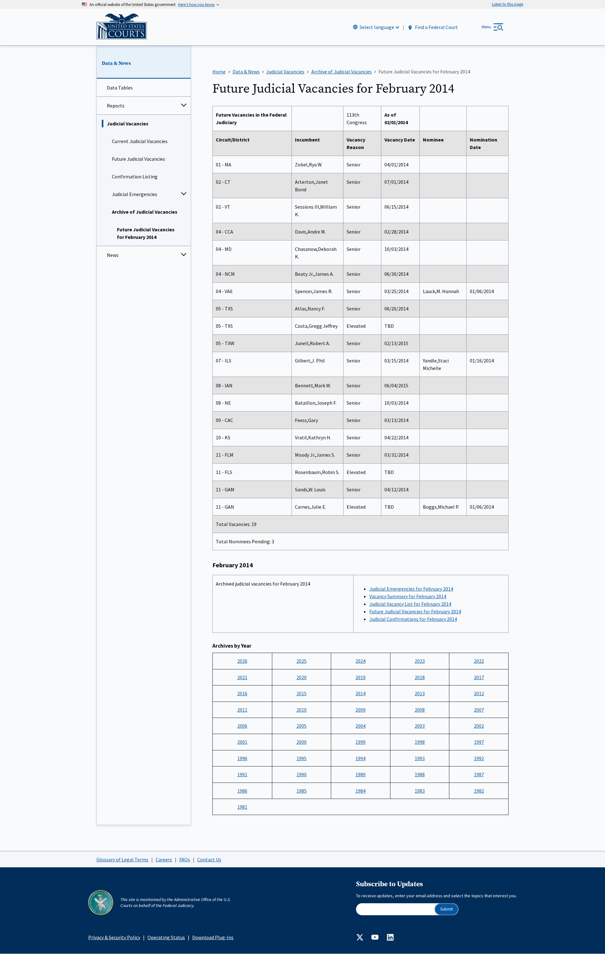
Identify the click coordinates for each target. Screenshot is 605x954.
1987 (479, 774)
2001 (242, 742)
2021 (242, 677)
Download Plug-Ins (212, 937)
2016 (242, 693)
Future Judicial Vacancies (138, 159)
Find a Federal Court (436, 27)
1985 (302, 791)
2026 (242, 661)
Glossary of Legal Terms (122, 859)
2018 (420, 677)
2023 (420, 661)
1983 (420, 791)
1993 (420, 758)
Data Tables (120, 87)
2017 (479, 677)
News (112, 255)
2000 (302, 742)
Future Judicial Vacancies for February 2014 (146, 233)
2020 (302, 677)
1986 (242, 791)
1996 (242, 758)
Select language (377, 27)
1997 (479, 742)
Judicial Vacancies (127, 123)
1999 (360, 742)
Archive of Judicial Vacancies (144, 212)
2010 (302, 710)
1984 (360, 791)
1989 (360, 774)
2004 (360, 726)
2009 (360, 710)
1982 (479, 791)
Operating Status (166, 937)
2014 (360, 693)
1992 (479, 758)
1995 (302, 758)
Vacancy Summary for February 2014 (407, 596)
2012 (479, 693)
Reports (115, 105)
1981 (242, 807)
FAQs (184, 859)
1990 (302, 774)
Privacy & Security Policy (114, 937)
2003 (420, 726)
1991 (242, 774)
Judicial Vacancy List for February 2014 (410, 604)
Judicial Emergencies (134, 194)
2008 (420, 710)
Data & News (116, 63)
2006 (242, 726)
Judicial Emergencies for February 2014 (411, 589)
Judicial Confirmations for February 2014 (413, 619)
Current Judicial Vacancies (140, 141)
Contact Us (209, 859)
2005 (302, 726)
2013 (420, 693)
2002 (479, 726)
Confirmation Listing (135, 176)
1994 (360, 758)
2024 (360, 661)
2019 (360, 677)
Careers (164, 859)
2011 (242, 710)
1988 (420, 774)
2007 (479, 710)
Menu (486, 27)
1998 (420, 742)
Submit (446, 909)
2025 (302, 661)
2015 (302, 693)
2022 (479, 661)
